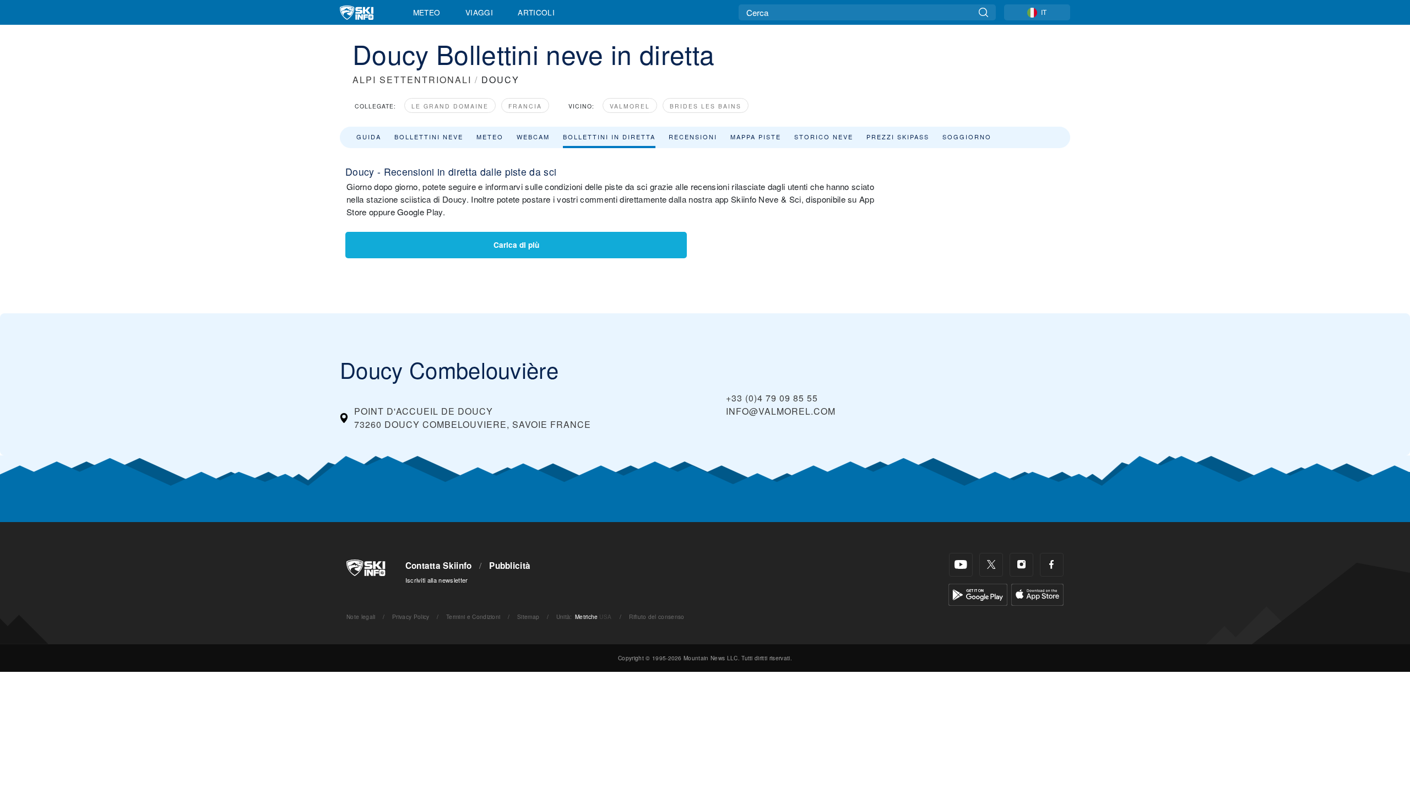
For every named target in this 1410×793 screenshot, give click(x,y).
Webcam (533, 136)
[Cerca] (983, 12)
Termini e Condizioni (473, 616)
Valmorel (630, 106)
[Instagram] (1021, 565)
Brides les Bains (705, 106)
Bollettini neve (428, 136)
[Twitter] (991, 565)
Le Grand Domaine (450, 106)
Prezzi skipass (897, 136)
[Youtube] (961, 565)
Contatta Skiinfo (438, 566)
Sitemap (528, 616)
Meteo (427, 12)
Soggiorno (966, 136)
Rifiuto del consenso (656, 616)
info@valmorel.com (781, 411)
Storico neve (823, 136)
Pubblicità (509, 566)
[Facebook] (1052, 565)
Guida (368, 136)
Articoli (536, 12)
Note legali (361, 616)
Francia (525, 106)
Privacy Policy (410, 616)
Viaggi (479, 12)
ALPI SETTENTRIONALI (411, 79)
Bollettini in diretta (609, 136)
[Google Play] (977, 593)
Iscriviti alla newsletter (436, 579)
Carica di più (516, 245)
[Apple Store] (1037, 593)
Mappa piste (755, 136)
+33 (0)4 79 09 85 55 (772, 398)
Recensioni (693, 136)
